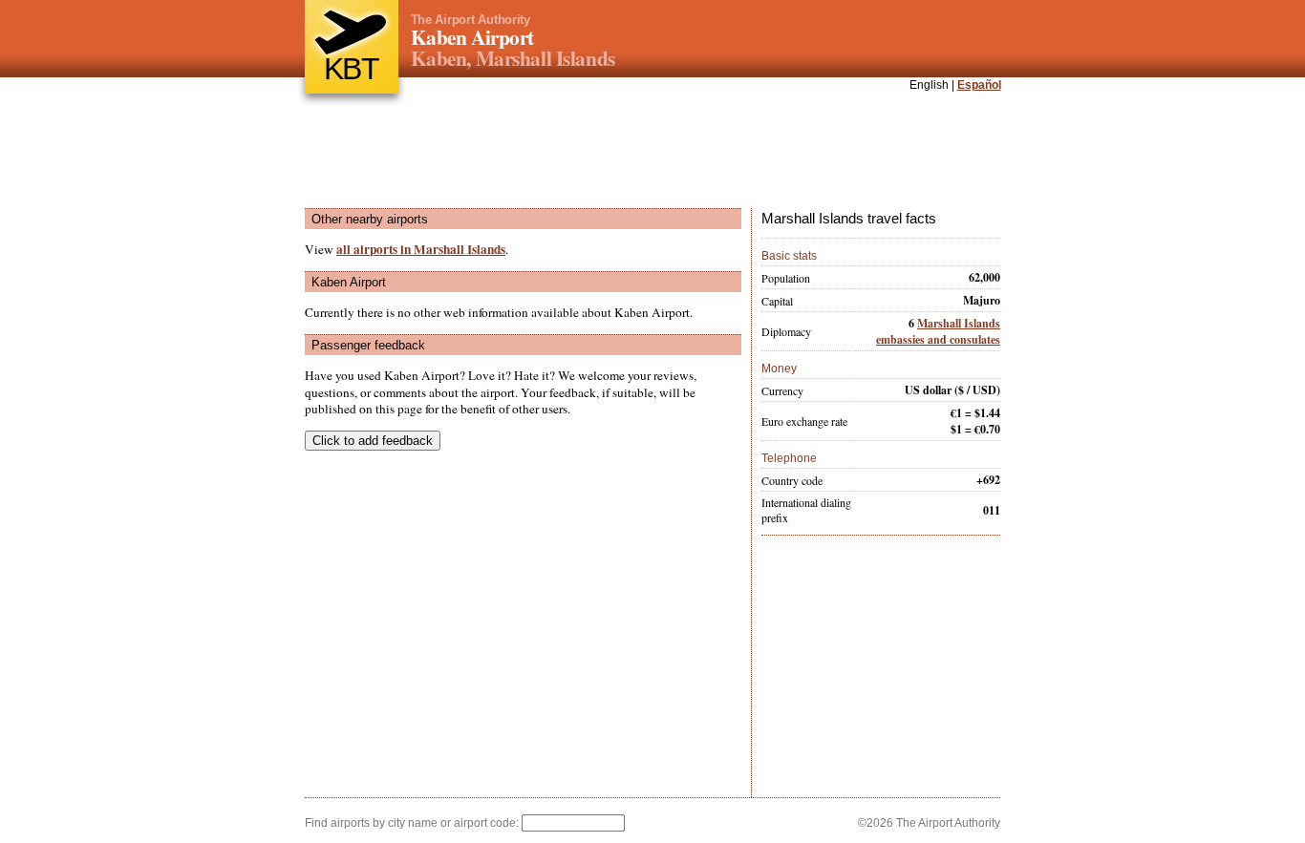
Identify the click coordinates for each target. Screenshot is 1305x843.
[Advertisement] (652, 152)
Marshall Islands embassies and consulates (938, 331)
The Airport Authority (470, 19)
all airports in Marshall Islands (420, 249)
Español (979, 85)
